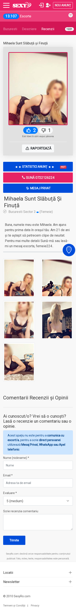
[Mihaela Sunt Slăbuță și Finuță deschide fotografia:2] (57, 277)
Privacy (35, 605)
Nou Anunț (63, 5)
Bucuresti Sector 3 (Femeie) (30, 212)
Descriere (29, 29)
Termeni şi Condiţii (14, 605)
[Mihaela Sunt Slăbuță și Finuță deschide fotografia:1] (19, 277)
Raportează (40, 148)
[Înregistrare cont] (48, 5)
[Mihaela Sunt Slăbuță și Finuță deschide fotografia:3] (19, 319)
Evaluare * (10, 493)
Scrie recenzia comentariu (20, 511)
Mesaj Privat (40, 188)
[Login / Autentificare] (41, 5)
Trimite (14, 540)
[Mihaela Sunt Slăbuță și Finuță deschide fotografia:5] (19, 361)
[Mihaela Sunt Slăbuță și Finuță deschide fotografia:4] (57, 319)
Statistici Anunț (44, 166)
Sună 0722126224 (39, 178)
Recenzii (47, 29)
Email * (8, 475)
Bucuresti (10, 29)
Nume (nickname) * (16, 457)
